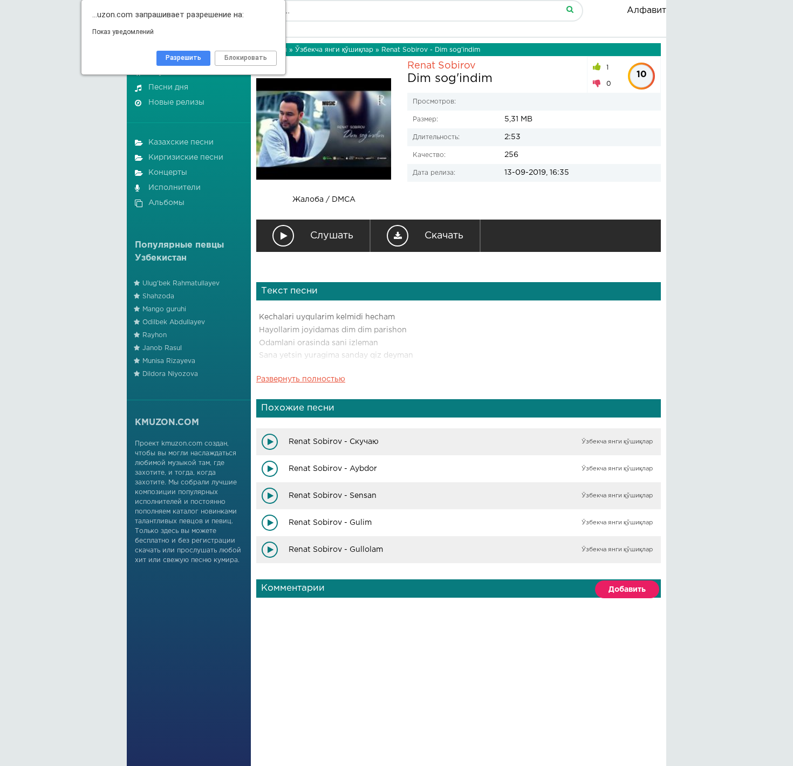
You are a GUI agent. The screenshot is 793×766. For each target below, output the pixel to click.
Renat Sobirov (441, 65)
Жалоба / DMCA (324, 199)
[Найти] (569, 9)
